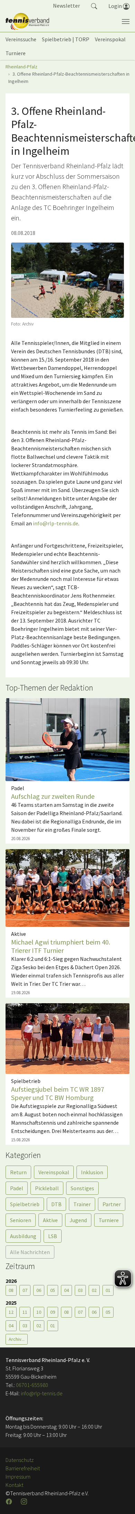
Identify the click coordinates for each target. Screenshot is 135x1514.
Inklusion (92, 1172)
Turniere (109, 1220)
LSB (52, 1236)
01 (108, 1290)
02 (94, 1290)
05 (52, 1290)
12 (11, 1312)
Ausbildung (23, 1236)
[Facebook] (10, 1501)
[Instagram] (24, 1501)
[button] (94, 5)
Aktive (50, 1220)
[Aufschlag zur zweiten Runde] (67, 739)
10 (38, 1312)
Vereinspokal (53, 1172)
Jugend (78, 1220)
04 (66, 1290)
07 (24, 1290)
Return (18, 1172)
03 (80, 1290)
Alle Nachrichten (30, 1252)
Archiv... (17, 1339)
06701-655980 (32, 1384)
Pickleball (47, 1188)
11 (24, 1312)
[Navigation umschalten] (125, 21)
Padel (16, 1188)
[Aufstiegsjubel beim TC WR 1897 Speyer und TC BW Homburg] (67, 1037)
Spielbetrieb (24, 1204)
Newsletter (66, 5)
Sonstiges (82, 1188)
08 (11, 1290)
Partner (111, 1204)
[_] (67, 280)
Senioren (20, 1220)
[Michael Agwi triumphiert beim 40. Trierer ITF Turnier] (67, 887)
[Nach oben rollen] (121, 1500)
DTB (56, 1204)
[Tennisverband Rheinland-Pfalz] (27, 21)
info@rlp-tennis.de (55, 523)
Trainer (82, 1204)
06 (38, 1290)
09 (52, 1312)
